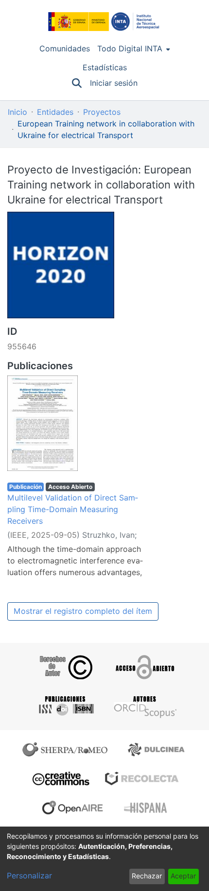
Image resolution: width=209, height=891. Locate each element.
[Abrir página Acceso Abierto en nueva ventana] (144, 667)
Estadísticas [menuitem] (105, 67)
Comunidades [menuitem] (64, 48)
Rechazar (147, 876)
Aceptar (183, 876)
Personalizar (29, 875)
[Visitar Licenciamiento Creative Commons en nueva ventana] (59, 778)
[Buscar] (77, 83)
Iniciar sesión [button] (114, 83)
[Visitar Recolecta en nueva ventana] (142, 778)
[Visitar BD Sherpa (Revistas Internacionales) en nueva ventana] (67, 749)
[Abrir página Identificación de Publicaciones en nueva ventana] (65, 706)
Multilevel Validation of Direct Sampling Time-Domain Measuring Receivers (72, 509)
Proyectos (102, 112)
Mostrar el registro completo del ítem (83, 611)
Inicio (17, 112)
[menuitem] (133, 49)
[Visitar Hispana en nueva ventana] (146, 807)
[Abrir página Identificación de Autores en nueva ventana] (144, 706)
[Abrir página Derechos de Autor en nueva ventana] (65, 667)
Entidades (55, 112)
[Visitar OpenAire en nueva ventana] (75, 807)
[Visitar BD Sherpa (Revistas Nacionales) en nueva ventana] (157, 749)
